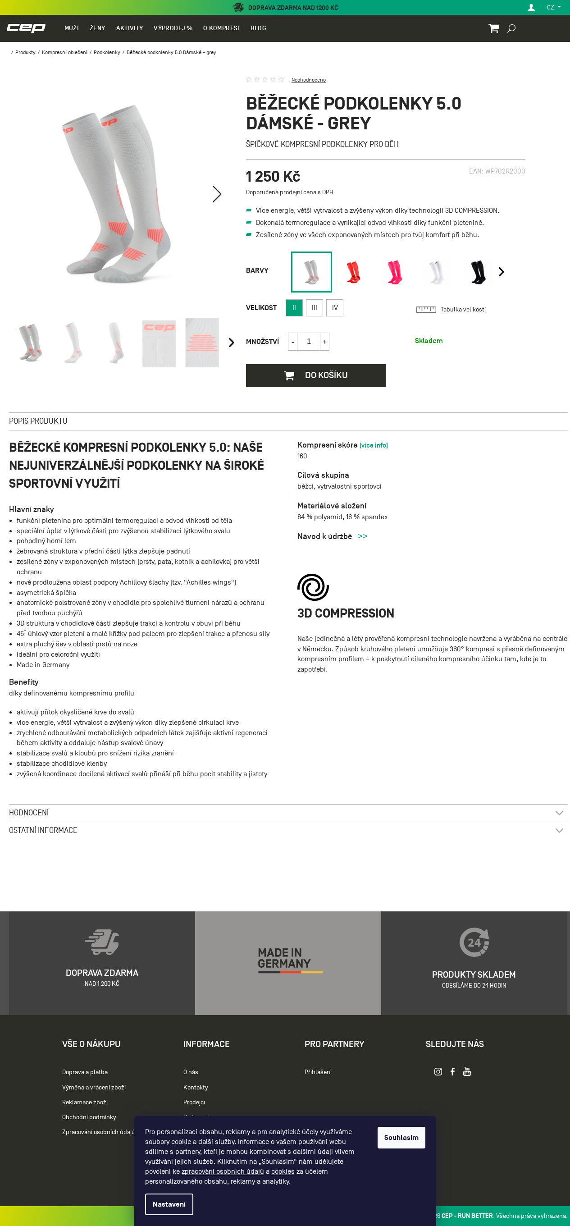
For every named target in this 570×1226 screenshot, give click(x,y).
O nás (190, 1072)
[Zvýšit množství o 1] (324, 341)
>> (362, 536)
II (294, 308)
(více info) (374, 445)
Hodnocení (29, 813)
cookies (283, 1171)
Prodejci (194, 1102)
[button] (217, 194)
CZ (551, 7)
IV (335, 308)
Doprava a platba (85, 1072)
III (314, 308)
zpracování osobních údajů (223, 1171)
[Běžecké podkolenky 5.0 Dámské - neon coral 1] (353, 272)
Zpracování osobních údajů (98, 1132)
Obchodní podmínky (89, 1117)
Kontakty (195, 1087)
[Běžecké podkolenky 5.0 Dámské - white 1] (437, 272)
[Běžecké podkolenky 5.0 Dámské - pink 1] (395, 272)
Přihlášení (318, 1072)
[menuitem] (71, 28)
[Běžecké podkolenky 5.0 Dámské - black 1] (478, 272)
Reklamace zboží (85, 1102)
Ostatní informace (43, 830)
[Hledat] (511, 28)
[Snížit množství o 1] (292, 341)
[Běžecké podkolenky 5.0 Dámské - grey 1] (311, 272)
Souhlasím (401, 1137)
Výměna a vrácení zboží (94, 1087)
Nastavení (169, 1204)
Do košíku (325, 375)
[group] (310, 272)
